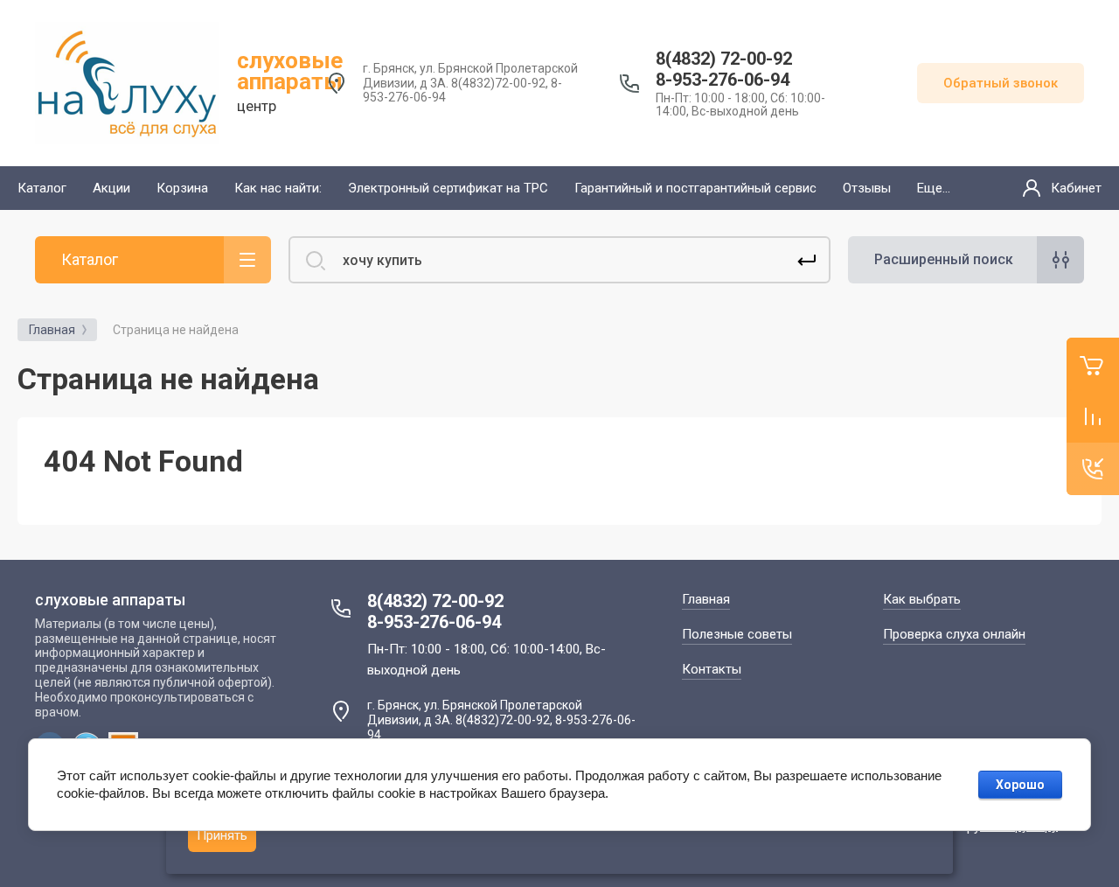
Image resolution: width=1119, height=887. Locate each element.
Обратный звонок (1000, 83)
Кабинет (1076, 188)
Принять (222, 835)
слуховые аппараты (290, 70)
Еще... (933, 188)
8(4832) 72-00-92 (724, 58)
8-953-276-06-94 (722, 79)
